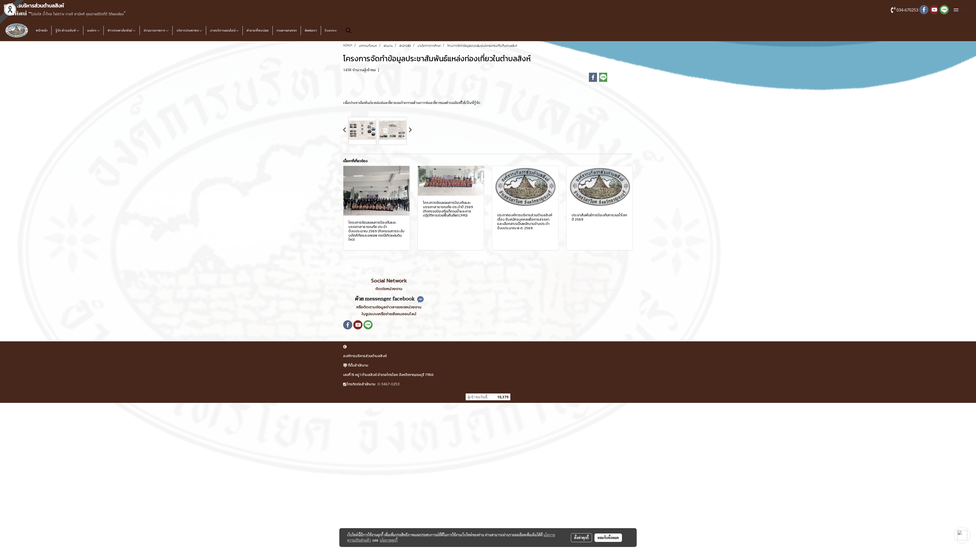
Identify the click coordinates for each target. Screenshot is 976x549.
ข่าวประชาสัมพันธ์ (120, 30)
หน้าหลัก (42, 30)
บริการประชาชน (187, 30)
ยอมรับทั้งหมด (608, 537)
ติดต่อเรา (311, 30)
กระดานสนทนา (287, 30)
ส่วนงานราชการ (155, 30)
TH (961, 10)
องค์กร (92, 30)
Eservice (331, 30)
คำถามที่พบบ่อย (258, 30)
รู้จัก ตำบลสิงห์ (66, 30)
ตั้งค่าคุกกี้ (581, 537)
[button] (348, 30)
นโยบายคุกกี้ (389, 540)
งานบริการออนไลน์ (223, 30)
